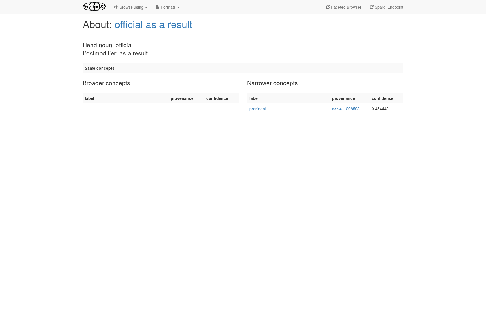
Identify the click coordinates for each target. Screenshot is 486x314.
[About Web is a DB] (94, 7)
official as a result (153, 24)
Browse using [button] (131, 7)
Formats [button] (168, 7)
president (257, 108)
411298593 (346, 108)
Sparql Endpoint (388, 7)
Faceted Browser (345, 7)
